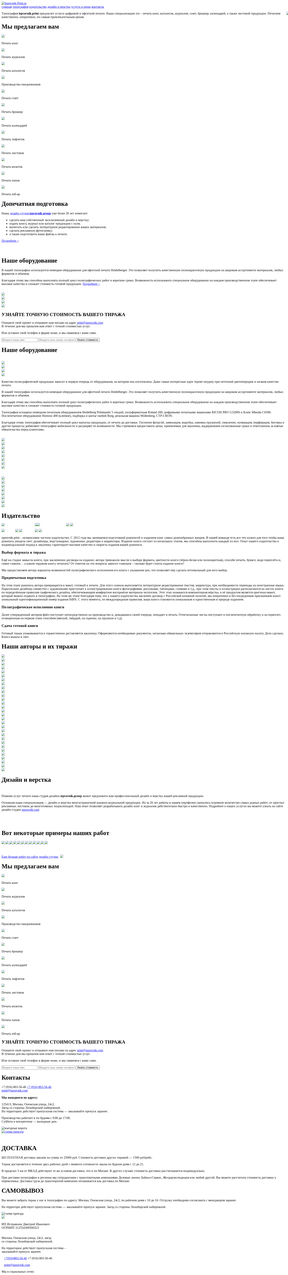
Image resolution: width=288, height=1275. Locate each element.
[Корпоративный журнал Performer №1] (46, 843)
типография (20, 6)
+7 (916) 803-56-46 (39, 1087)
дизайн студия (30, 213)
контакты (97, 6)
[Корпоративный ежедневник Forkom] (19, 843)
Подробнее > (10, 240)
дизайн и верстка (58, 6)
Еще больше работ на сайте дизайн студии (30, 856)
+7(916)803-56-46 (15, 1258)
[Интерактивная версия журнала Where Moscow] (27, 843)
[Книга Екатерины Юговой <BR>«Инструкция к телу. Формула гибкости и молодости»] (3, 843)
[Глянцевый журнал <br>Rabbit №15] (11, 843)
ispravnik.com (30, 809)
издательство (38, 6)
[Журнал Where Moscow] (7, 843)
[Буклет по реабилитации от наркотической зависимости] (31, 843)
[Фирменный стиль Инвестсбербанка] (39, 843)
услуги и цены (81, 6)
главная (7, 6)
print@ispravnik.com (90, 322)
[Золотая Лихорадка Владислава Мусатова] (23, 843)
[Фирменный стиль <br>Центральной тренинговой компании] (35, 843)
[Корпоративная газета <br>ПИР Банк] (43, 843)
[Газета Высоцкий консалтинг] (15, 843)
